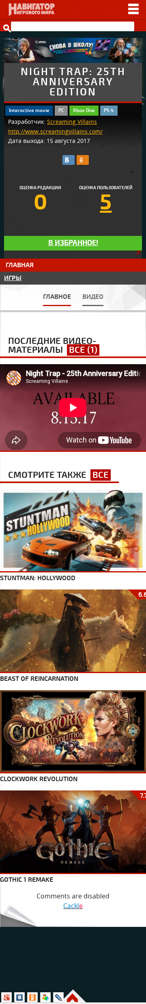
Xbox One (84, 111)
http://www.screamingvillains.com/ (55, 131)
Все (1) (83, 350)
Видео (92, 297)
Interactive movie (29, 111)
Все (100, 475)
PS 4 (109, 111)
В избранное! (73, 243)
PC (61, 111)
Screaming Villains (72, 121)
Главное (57, 297)
